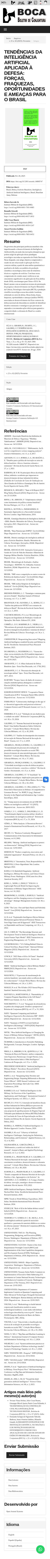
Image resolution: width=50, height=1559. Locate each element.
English (11, 1535)
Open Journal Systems (14, 1511)
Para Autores (13, 1486)
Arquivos (17, 38)
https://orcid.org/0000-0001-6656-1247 (19, 225)
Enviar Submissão (17, 1455)
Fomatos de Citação (18, 356)
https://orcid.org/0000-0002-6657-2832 (19, 216)
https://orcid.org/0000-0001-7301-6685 (19, 207)
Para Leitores (13, 1480)
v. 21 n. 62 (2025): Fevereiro (19, 41)
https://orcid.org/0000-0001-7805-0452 (19, 234)
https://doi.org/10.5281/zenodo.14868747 (27, 181)
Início (8, 38)
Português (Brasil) (15, 1546)
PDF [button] (25, 169)
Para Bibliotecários (15, 1491)
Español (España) (15, 1540)
